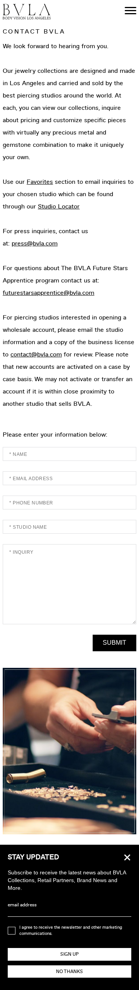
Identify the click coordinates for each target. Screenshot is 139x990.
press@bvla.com (35, 243)
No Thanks (69, 971)
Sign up (69, 954)
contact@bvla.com (36, 354)
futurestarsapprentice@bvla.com (48, 293)
